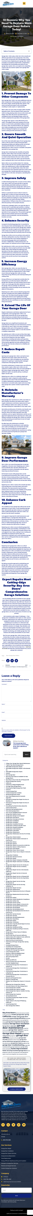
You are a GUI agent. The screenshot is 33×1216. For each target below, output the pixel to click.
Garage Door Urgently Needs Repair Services (18, 924)
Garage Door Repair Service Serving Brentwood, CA (15, 882)
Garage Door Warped (11, 925)
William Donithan (10, 33)
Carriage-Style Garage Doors (13, 786)
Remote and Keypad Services (13, 978)
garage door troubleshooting (13, 1045)
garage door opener (16, 1030)
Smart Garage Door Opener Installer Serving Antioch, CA (18, 991)
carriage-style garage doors (19, 1017)
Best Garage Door (10, 775)
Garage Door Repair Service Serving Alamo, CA (17, 878)
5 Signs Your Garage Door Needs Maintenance (18, 763)
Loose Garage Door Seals (12, 951)
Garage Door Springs (11, 915)
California (8, 783)
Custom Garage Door (11, 791)
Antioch (8, 773)
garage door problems (17, 1032)
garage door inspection (13, 1022)
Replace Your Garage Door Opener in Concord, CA (18, 982)
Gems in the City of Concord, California (16, 935)
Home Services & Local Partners (14, 940)
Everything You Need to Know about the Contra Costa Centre (16, 806)
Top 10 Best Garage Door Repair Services (17, 997)
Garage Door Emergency (12, 817)
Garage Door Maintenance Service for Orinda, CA (18, 834)
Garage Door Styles (11, 920)
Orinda (8, 958)
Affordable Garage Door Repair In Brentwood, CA (18, 769)
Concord (8, 789)
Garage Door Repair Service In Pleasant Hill (17, 876)
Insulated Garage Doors (12, 945)
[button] (24, 3)
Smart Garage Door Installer (13, 987)
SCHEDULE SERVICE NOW (16, 1089)
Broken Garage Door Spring (13, 781)
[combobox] (12, 754)
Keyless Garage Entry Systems (14, 948)
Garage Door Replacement (13, 889)
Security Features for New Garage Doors (17, 986)
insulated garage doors (20, 1051)
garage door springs (20, 1041)
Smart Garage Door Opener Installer (15, 989)
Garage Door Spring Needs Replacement (16, 906)
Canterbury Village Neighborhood (15, 784)
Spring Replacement (11, 996)
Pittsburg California (11, 960)
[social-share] (8, 660)
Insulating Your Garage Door (13, 947)
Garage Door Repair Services (13, 888)
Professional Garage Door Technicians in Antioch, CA (17, 965)
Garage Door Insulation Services (14, 824)
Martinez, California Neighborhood (15, 953)
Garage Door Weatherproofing (14, 927)
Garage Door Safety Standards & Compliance (18, 899)
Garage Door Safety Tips (12, 901)
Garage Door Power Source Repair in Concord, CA (18, 852)
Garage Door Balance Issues (13, 814)
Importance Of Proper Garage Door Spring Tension (17, 942)
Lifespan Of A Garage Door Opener (15, 950)
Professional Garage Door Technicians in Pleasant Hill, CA (17, 975)
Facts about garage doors (12, 811)
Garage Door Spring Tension (13, 914)
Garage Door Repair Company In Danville (16, 860)
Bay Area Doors (9, 1012)
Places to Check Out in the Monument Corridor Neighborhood (16, 962)
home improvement (19, 1048)
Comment (4, 684)
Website (4, 720)
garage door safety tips (14, 1038)
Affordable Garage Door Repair (14, 766)
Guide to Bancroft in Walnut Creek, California (18, 937)
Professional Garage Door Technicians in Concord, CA (17, 968)
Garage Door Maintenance (13, 832)
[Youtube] (24, 1125)
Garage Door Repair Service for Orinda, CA (17, 865)
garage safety (24, 1047)
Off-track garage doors (12, 956)
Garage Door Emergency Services (15, 819)
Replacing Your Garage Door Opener (15, 984)
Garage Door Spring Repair (13, 907)
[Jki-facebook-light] (3, 1125)
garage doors (13, 1036)
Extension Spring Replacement (14, 809)
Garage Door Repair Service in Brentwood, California (17, 870)
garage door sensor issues (13, 1039)
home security (7, 1050)
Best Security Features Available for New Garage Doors (17, 777)
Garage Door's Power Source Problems (16, 932)
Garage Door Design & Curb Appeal (15, 816)
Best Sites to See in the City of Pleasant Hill (17, 780)
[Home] (13, 1125)
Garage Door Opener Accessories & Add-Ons (18, 845)
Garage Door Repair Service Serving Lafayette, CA (15, 885)
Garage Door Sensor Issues (13, 902)
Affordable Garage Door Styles (14, 771)
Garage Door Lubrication (12, 830)
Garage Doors (9, 933)
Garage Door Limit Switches (13, 829)
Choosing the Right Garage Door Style (16, 788)
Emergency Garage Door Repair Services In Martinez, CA (17, 800)
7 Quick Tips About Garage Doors (14, 765)
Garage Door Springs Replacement (15, 917)
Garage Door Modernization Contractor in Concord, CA (17, 839)
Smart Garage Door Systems (13, 994)
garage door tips (25, 1043)
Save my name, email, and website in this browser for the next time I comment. (16, 730)
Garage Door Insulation (12, 822)
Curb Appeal (10, 1018)
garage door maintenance (14, 1026)
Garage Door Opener (11, 843)
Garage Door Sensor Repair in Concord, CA (17, 904)
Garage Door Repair (11, 858)
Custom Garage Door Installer (14, 793)
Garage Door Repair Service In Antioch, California (16, 867)
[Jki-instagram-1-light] (18, 1125)
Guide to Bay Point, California (13, 938)
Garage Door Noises (11, 842)
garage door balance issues (17, 1020)
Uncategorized (10, 999)
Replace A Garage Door (12, 979)
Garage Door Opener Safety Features (16, 847)
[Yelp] (8, 1125)
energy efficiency (19, 1018)
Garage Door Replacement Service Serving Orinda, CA (17, 895)
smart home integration (11, 1054)
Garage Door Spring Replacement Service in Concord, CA (17, 911)
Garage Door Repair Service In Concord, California (16, 874)
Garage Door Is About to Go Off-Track (16, 825)
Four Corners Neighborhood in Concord (16, 812)
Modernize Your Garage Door (13, 955)
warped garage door (11, 1004)
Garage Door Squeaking (12, 919)
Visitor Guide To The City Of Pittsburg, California (16, 1001)
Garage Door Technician (12, 922)
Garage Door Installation (12, 821)
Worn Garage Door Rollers (13, 1005)
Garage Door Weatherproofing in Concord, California (17, 929)
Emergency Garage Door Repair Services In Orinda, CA (17, 803)
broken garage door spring (20, 1014)
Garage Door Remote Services (14, 857)
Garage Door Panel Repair (13, 848)
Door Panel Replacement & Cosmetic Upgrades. (15, 797)
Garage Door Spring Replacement (15, 909)
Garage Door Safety (11, 897)
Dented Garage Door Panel (13, 794)
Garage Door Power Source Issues (15, 850)
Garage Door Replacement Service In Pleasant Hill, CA (18, 892)
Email (3, 712)
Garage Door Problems (12, 855)
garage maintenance (16, 1047)
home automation (7, 1049)
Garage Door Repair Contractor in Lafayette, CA (17, 862)
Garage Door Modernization (13, 837)
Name (3, 704)
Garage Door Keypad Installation (14, 827)
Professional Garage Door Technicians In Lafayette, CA (17, 972)
